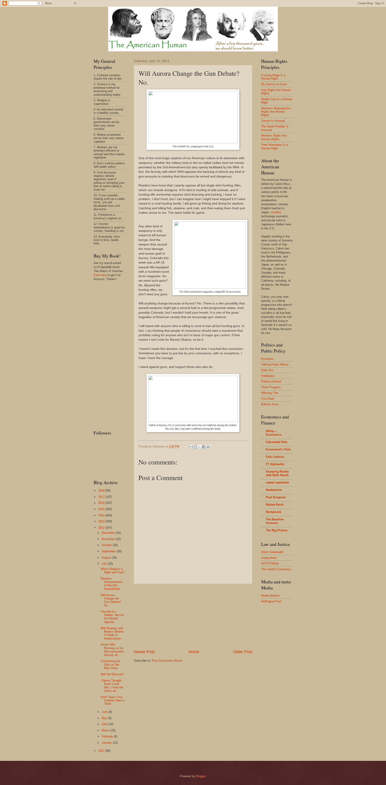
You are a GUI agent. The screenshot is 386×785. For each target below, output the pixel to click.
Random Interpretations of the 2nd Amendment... (112, 584)
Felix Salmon (275, 456)
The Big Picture (276, 530)
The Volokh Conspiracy (276, 569)
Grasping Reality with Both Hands (277, 473)
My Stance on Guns (274, 84)
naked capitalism (277, 482)
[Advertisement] (193, 616)
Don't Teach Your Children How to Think (112, 700)
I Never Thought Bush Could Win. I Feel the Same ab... (112, 685)
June (105, 711)
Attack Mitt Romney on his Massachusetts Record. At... (112, 649)
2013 (101, 521)
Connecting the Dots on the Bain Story (110, 664)
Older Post (242, 652)
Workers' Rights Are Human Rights (274, 137)
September (109, 551)
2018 (101, 490)
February (108, 736)
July (105, 563)
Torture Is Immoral (273, 120)
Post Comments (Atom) (167, 660)
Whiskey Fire (269, 393)
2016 (101, 502)
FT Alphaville (275, 464)
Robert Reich (275, 504)
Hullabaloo (268, 376)
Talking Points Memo (274, 364)
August (107, 557)
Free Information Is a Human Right (274, 146)
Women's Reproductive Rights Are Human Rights (276, 112)
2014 (101, 515)
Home (194, 652)
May (105, 718)
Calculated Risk (276, 442)
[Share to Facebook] (203, 447)
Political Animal (271, 381)
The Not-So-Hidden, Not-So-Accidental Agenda (113, 617)
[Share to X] (199, 447)
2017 (101, 496)
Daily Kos (267, 370)
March (106, 730)
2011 (101, 750)
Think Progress (271, 387)
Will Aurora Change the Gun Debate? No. (111, 600)
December (109, 532)
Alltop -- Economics (273, 432)
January (107, 742)
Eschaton (267, 359)
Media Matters (270, 595)
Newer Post (144, 652)
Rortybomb (273, 512)
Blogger (201, 776)
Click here (100, 275)
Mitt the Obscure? (112, 674)
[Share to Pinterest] (208, 447)
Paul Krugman (276, 497)
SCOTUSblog (270, 563)
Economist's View (278, 449)
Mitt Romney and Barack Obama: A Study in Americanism (112, 633)
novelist (276, 212)
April (105, 724)
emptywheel (269, 557)
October (107, 545)
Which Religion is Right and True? (113, 570)
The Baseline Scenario (275, 521)
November (109, 539)
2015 (101, 509)
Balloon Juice (270, 404)
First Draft (267, 398)
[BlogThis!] (195, 447)
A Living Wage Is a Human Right (273, 77)
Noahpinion (274, 490)
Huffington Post (271, 601)
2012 (101, 527)
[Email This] (191, 447)
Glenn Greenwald (272, 552)
